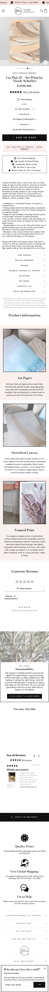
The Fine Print (24, 931)
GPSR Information (24, 291)
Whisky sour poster (18, 769)
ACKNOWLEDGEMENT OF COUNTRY (23, 915)
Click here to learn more (24, 696)
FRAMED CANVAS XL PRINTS (24, 271)
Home (15, 73)
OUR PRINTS (24, 255)
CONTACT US (24, 286)
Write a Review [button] (26, 588)
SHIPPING (24, 276)
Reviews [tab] (8, 596)
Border (24, 125)
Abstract (32, 73)
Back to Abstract (26, 817)
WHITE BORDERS (24, 260)
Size (24, 104)
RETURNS (24, 281)
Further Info (23, 923)
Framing (24, 114)
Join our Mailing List (23, 939)
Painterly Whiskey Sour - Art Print (11, 786)
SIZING (24, 266)
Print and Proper (24, 961)
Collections (23, 73)
